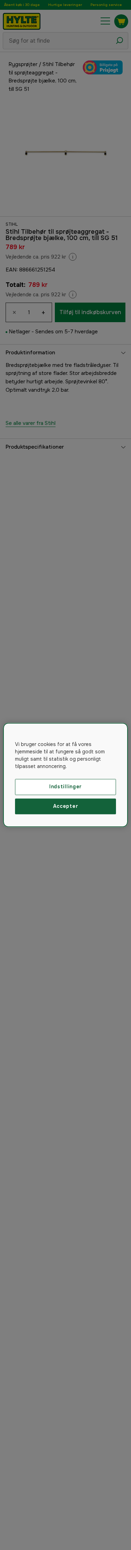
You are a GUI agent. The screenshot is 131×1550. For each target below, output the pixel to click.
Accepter (65, 806)
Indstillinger (65, 786)
